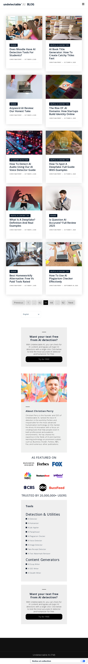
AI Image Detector (35, 545)
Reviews (13, 45)
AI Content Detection (19, 160)
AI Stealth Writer (34, 573)
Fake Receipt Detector (37, 549)
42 (40, 302)
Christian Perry (16, 59)
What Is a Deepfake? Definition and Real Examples (22, 222)
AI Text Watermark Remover (39, 554)
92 (63, 302)
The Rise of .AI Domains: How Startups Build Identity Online (63, 111)
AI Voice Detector (35, 540)
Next (70, 302)
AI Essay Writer (34, 564)
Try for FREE (44, 359)
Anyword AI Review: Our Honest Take (22, 109)
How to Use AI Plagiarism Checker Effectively (61, 278)
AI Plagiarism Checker (36, 536)
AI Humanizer (33, 523)
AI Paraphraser (34, 532)
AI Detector (32, 519)
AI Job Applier (33, 527)
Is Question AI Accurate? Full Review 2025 (62, 222)
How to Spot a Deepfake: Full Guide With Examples (62, 167)
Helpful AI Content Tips (59, 45)
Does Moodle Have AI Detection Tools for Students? (23, 52)
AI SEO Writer (33, 568)
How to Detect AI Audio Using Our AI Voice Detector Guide (23, 167)
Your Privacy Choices (67, 661)
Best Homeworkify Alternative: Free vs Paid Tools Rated (22, 278)
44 (51, 302)
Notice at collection (41, 661)
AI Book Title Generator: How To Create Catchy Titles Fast (61, 53)
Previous (18, 302)
